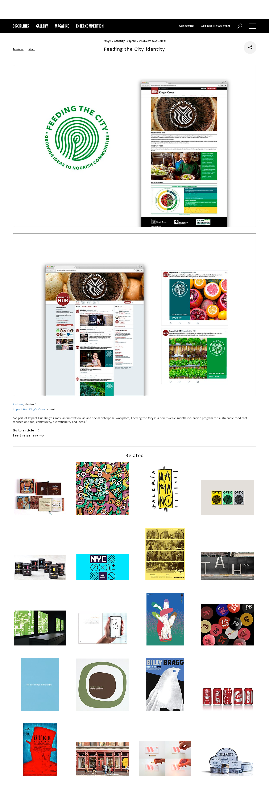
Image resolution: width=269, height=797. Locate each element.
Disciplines (21, 26)
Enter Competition (90, 26)
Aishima (18, 404)
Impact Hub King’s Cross (29, 409)
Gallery (42, 26)
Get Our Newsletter (216, 26)
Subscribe (186, 26)
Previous (18, 49)
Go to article (23, 430)
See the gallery (25, 436)
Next (32, 49)
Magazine (62, 26)
